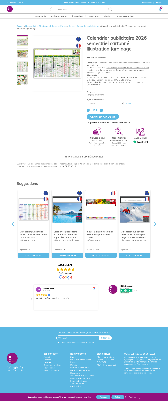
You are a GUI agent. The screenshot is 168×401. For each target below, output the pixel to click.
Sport (73, 357)
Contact (47, 359)
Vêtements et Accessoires (82, 375)
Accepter (103, 397)
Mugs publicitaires (78, 381)
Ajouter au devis (103, 116)
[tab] (84, 156)
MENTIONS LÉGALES (106, 365)
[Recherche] (108, 9)
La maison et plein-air (80, 378)
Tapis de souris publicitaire (77, 384)
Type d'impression (95, 99)
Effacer (129, 103)
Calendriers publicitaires (88, 26)
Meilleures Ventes (52, 370)
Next (154, 224)
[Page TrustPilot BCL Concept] (122, 289)
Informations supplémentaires (84, 156)
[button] (32, 299)
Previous (13, 224)
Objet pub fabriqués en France (53, 26)
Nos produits (31, 26)
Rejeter (118, 397)
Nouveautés (49, 368)
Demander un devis (52, 365)
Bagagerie (75, 373)
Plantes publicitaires (79, 367)
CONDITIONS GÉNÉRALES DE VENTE (109, 360)
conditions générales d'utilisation (82, 342)
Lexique (47, 362)
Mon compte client (105, 357)
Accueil (20, 26)
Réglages (132, 397)
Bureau (72, 26)
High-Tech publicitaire (80, 370)
